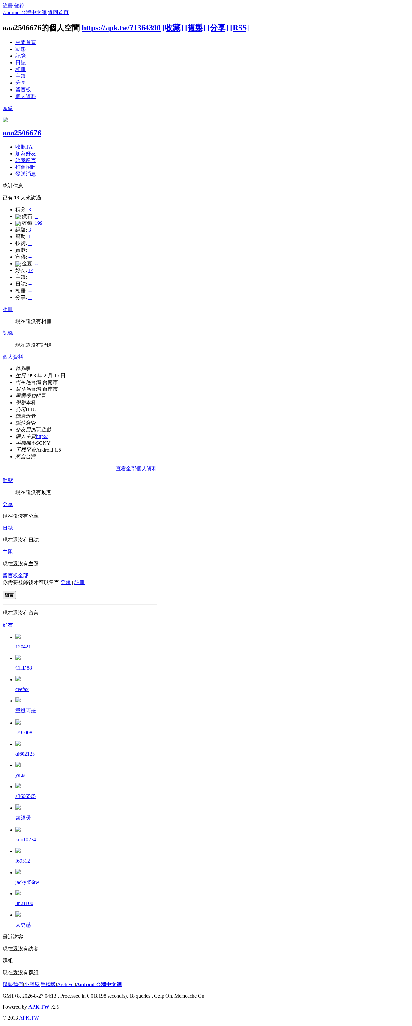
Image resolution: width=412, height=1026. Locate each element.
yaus (20, 775)
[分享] (218, 27)
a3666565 (25, 796)
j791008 (23, 732)
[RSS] (239, 27)
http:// (42, 436)
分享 (20, 83)
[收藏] (173, 27)
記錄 (20, 56)
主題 (20, 76)
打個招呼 (25, 167)
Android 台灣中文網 (25, 12)
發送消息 (25, 174)
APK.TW (38, 1007)
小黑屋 (32, 984)
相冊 (20, 69)
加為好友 (25, 153)
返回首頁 (58, 12)
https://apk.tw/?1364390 (121, 27)
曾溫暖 (23, 817)
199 (38, 223)
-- (36, 216)
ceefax (22, 689)
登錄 (19, 5)
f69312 (22, 861)
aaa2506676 (22, 133)
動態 (20, 49)
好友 (8, 625)
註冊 (8, 5)
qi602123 (25, 753)
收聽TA (24, 147)
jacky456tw (27, 882)
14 (30, 270)
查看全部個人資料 (136, 468)
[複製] (195, 27)
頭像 (8, 108)
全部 (23, 575)
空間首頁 (25, 42)
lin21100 (24, 903)
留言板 (23, 89)
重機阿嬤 (25, 710)
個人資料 (25, 96)
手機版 (48, 984)
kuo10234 (25, 839)
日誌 (20, 62)
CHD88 (23, 668)
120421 (23, 646)
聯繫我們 (13, 984)
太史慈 (23, 925)
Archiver (66, 984)
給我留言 (25, 160)
